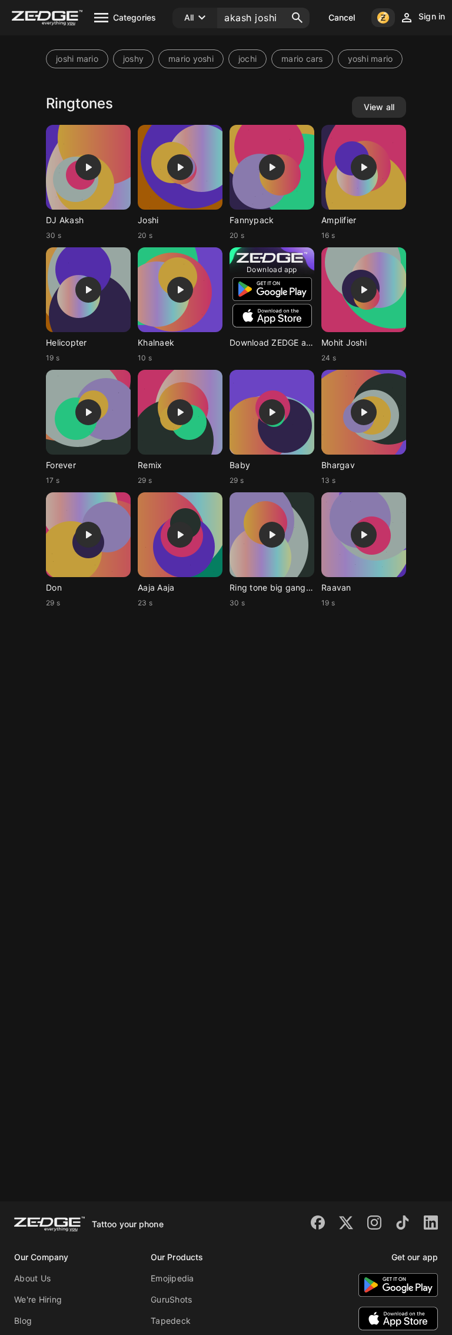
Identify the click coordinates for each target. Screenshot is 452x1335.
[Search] (297, 17)
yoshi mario (370, 59)
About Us (32, 1278)
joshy (133, 59)
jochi (247, 59)
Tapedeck (171, 1321)
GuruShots (171, 1299)
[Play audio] (88, 167)
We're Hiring (38, 1299)
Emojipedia (172, 1278)
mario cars (302, 59)
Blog (23, 1321)
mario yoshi (191, 59)
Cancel (341, 17)
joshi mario (77, 59)
